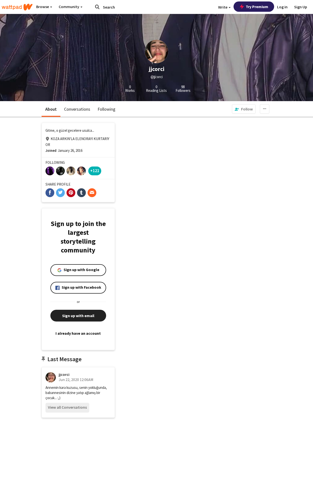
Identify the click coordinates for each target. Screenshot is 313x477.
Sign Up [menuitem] (300, 6)
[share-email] (92, 192)
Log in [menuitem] (282, 6)
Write (223, 7)
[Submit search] (97, 7)
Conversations (77, 109)
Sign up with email (78, 315)
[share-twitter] (60, 192)
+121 (94, 170)
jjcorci (64, 374)
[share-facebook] (49, 192)
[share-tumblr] (81, 192)
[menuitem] (244, 109)
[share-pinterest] (71, 192)
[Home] (17, 7)
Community (69, 6)
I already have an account (78, 333)
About (51, 109)
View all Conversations (67, 407)
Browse (43, 6)
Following (106, 109)
